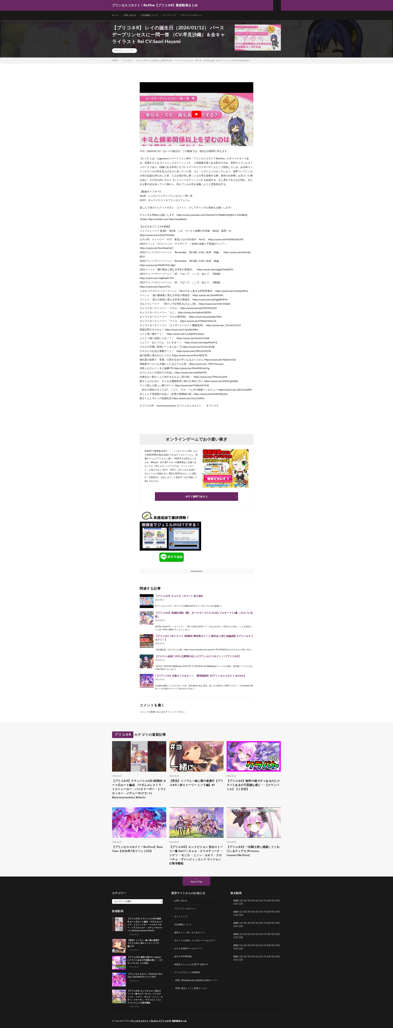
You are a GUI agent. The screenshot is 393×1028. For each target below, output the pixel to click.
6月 (261, 901)
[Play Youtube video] (196, 114)
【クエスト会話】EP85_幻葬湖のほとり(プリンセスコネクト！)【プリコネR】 (198, 656)
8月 (269, 901)
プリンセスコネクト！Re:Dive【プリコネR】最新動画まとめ (158, 1021)
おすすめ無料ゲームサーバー (188, 948)
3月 (249, 901)
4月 (253, 901)
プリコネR (129, 51)
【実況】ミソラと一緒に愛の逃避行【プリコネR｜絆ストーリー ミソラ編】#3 (196, 782)
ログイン (167, 712)
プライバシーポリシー (191, 15)
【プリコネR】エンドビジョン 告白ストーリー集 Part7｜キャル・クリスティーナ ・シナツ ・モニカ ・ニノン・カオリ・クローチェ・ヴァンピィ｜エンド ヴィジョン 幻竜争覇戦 (196, 855)
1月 (241, 901)
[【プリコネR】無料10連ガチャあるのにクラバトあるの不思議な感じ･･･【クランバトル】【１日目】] (119, 962)
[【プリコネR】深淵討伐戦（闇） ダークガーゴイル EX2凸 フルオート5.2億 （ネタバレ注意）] (147, 618)
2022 (235, 945)
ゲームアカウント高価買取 (187, 972)
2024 (235, 923)
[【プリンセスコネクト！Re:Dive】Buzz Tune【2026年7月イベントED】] (119, 979)
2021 (235, 957)
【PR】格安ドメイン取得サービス (190, 988)
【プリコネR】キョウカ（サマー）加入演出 (179, 596)
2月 (245, 901)
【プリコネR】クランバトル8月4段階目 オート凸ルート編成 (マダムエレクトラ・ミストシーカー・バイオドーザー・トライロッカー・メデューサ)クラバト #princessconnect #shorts (139, 789)
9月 (273, 912)
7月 (265, 901)
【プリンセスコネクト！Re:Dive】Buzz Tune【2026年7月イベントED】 (137, 849)
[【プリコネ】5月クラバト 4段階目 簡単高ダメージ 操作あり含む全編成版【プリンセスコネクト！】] (147, 641)
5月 (257, 901)
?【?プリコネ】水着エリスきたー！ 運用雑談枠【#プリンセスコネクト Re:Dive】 (200, 676)
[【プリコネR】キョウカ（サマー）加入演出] (147, 601)
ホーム (115, 15)
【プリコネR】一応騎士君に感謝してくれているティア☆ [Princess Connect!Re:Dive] (253, 851)
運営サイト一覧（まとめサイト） (190, 933)
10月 (277, 912)
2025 (235, 912)
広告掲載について (149, 15)
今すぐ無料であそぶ (196, 496)
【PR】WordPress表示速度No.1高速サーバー (196, 980)
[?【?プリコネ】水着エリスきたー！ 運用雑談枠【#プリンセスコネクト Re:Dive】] (147, 681)
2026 (235, 901)
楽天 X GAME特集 (183, 956)
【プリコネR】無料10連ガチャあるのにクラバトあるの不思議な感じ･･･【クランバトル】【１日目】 (253, 784)
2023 (235, 934)
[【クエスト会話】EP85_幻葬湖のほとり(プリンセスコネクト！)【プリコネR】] (147, 661)
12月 (241, 915)
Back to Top (196, 882)
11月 (235, 915)
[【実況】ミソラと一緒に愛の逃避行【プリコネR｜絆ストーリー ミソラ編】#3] (119, 946)
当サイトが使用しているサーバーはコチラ (194, 941)
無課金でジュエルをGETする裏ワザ (191, 964)
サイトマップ (169, 15)
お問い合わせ (129, 15)
